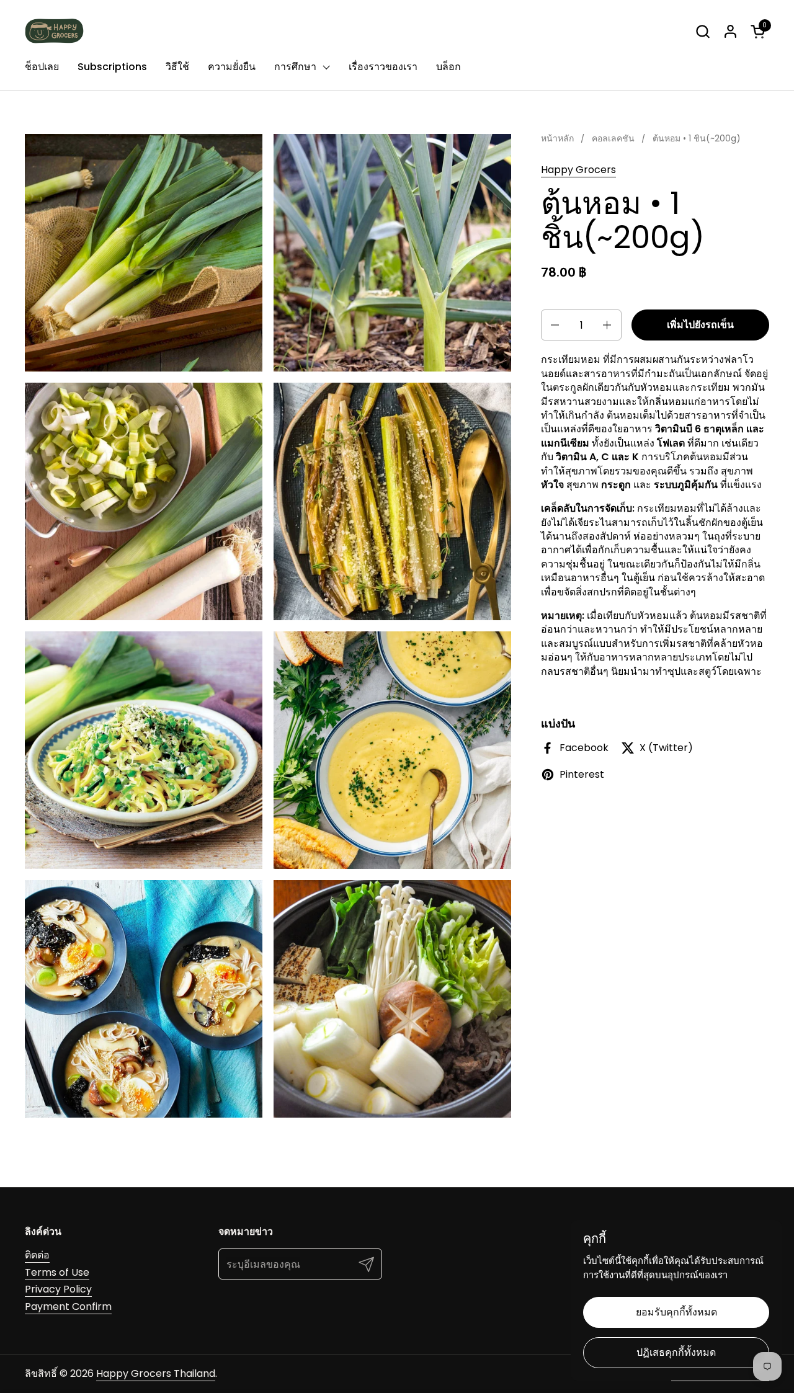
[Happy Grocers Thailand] (54, 31)
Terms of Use (57, 1272)
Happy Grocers (578, 169)
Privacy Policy (58, 1289)
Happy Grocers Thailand (155, 1373)
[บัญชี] (730, 31)
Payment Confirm (68, 1306)
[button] (702, 31)
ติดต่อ (37, 1255)
